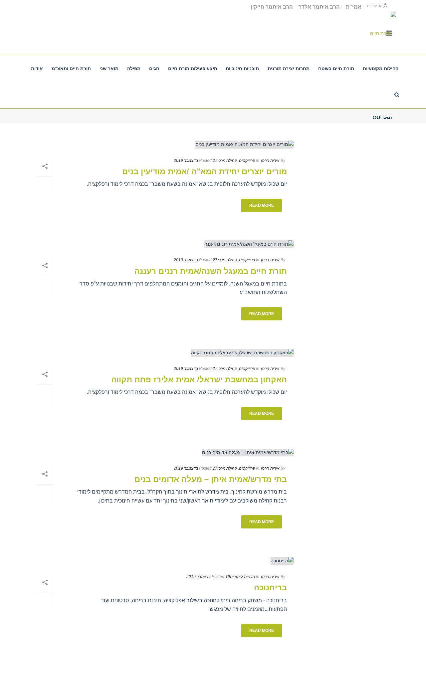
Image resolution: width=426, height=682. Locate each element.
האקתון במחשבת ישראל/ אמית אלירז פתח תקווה (199, 379)
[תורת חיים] (382, 33)
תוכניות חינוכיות (242, 68)
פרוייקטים (247, 160)
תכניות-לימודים (242, 576)
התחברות (375, 6)
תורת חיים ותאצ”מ (71, 68)
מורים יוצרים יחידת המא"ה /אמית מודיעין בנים (204, 171)
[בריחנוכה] (162, 561)
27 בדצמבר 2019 (195, 160)
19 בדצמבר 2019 (208, 576)
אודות (37, 68)
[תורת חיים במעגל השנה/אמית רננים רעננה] (162, 244)
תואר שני (109, 68)
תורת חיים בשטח (336, 68)
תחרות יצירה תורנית (289, 68)
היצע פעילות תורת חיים (192, 68)
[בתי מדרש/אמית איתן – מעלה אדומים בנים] (162, 452)
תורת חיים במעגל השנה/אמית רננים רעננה (210, 271)
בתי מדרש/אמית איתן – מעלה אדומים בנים (210, 479)
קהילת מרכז (227, 160)
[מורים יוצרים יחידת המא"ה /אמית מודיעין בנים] (162, 145)
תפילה (133, 68)
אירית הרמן (270, 160)
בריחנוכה (270, 587)
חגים (154, 68)
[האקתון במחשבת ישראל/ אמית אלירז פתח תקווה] (162, 353)
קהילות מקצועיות (380, 68)
